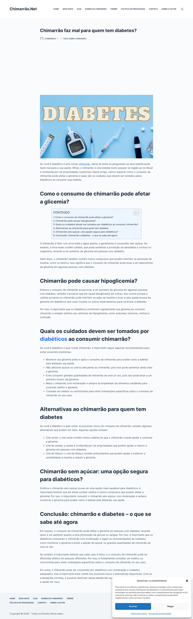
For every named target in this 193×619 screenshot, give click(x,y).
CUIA (79, 9)
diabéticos (53, 339)
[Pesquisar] (182, 9)
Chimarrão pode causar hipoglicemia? (76, 220)
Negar (170, 606)
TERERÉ (113, 9)
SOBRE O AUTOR (168, 9)
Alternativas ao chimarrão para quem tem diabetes (82, 228)
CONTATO (153, 9)
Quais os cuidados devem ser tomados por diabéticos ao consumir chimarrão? (97, 224)
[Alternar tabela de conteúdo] (134, 212)
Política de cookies (139, 613)
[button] (186, 580)
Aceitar (133, 606)
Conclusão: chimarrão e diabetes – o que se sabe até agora (86, 235)
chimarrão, (85, 163)
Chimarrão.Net (23, 9)
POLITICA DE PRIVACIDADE (133, 9)
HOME (56, 9)
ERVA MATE (68, 9)
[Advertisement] (96, 68)
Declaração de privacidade (160, 613)
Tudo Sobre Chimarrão (74, 38)
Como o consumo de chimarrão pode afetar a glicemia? (84, 217)
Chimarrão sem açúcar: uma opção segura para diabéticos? (87, 231)
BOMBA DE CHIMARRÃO (96, 9)
